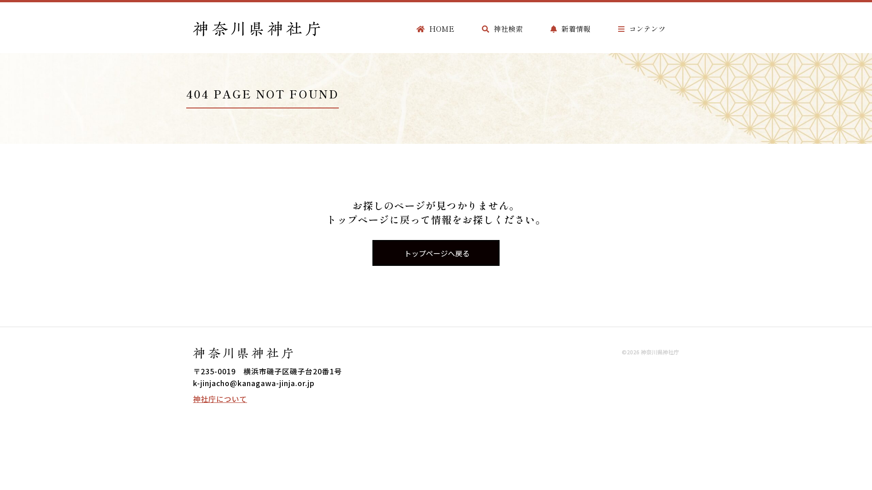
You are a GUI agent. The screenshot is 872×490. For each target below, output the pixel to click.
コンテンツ (647, 28)
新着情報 (575, 28)
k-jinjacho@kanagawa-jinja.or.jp (254, 382)
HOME (441, 28)
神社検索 (508, 28)
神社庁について (220, 398)
